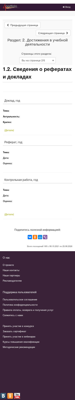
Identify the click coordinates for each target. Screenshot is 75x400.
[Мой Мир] (40, 237)
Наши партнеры (11, 275)
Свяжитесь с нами (13, 315)
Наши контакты (11, 270)
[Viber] (45, 237)
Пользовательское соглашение (20, 299)
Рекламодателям (12, 280)
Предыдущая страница (24, 25)
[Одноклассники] (35, 237)
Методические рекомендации (19, 347)
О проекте (8, 265)
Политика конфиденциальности (20, 304)
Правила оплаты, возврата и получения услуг (28, 310)
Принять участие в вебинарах (19, 336)
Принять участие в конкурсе (18, 326)
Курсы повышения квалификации (21, 341)
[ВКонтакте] (30, 237)
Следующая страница (51, 33)
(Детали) (9, 130)
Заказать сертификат (14, 331)
